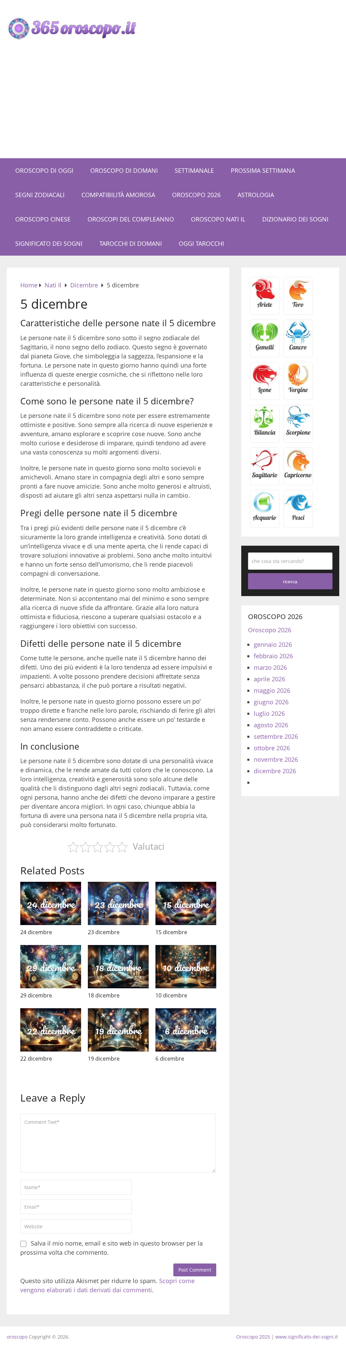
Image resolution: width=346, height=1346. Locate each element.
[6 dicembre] (185, 1030)
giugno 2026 (271, 702)
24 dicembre (36, 932)
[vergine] (298, 392)
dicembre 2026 (275, 771)
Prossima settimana (263, 170)
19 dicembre (104, 1058)
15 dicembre (171, 932)
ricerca (290, 581)
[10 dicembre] (185, 966)
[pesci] (298, 520)
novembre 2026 (276, 759)
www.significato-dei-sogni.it (306, 1336)
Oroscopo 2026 (196, 195)
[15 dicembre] (185, 903)
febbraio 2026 (273, 656)
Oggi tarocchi (201, 243)
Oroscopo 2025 (253, 1336)
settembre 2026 (276, 736)
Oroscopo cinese (43, 219)
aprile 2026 (269, 679)
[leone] (264, 392)
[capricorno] (298, 477)
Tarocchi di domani (130, 243)
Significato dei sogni (48, 243)
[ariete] (264, 307)
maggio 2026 (272, 690)
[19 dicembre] (118, 1030)
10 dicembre (171, 995)
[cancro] (298, 349)
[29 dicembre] (50, 966)
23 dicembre (104, 932)
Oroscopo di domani (124, 170)
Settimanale (194, 170)
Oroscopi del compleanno (131, 219)
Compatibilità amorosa (118, 195)
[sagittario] (264, 477)
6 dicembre (169, 1058)
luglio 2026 (269, 713)
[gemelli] (264, 349)
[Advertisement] (173, 107)
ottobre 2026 (272, 748)
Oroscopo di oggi (44, 170)
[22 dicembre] (50, 1030)
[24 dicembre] (50, 903)
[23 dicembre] (118, 903)
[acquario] (264, 520)
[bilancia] (264, 434)
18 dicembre (104, 995)
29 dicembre (36, 995)
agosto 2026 (271, 725)
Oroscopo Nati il (218, 219)
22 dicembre (36, 1058)
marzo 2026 (270, 667)
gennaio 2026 (273, 644)
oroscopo (17, 1336)
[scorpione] (298, 434)
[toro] (298, 307)
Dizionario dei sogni (295, 219)
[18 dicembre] (118, 966)
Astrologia (256, 195)
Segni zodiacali (40, 195)
